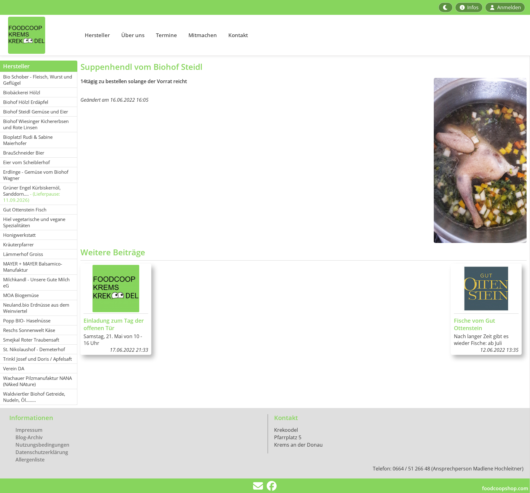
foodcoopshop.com (505, 488)
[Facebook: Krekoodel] (271, 487)
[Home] (39, 35)
